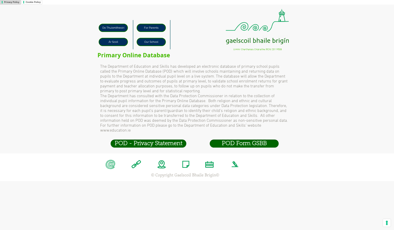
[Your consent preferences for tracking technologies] (387, 223)
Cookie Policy (33, 2)
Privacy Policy (11, 2)
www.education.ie (115, 130)
